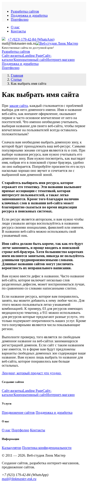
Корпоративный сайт (30, 60)
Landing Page (33, 56)
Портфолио (19, 19)
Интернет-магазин (60, 60)
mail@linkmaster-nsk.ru (19, 479)
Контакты (18, 31)
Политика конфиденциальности (47, 448)
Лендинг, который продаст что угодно (32, 373)
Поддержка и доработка (29, 15)
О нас (15, 27)
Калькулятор (11, 448)
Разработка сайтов (25, 11)
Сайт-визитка (12, 56)
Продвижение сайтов (18, 412)
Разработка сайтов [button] (16, 51)
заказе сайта (18, 106)
